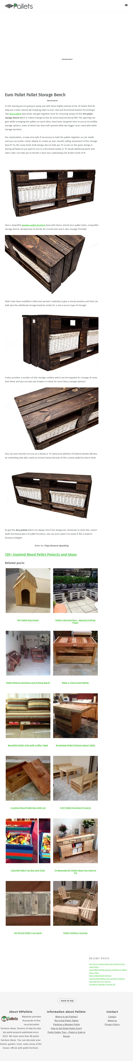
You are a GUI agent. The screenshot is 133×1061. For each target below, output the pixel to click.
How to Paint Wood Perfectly (100, 976)
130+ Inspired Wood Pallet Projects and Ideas (41, 554)
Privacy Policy (112, 1024)
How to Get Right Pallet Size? (66, 1028)
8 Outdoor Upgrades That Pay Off (102, 984)
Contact (112, 1017)
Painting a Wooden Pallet (66, 1024)
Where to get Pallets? (66, 1017)
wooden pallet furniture (33, 225)
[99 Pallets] (19, 7)
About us (112, 1021)
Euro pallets (15, 114)
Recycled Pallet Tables (67, 1021)
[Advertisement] (66, 32)
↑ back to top (66, 1001)
